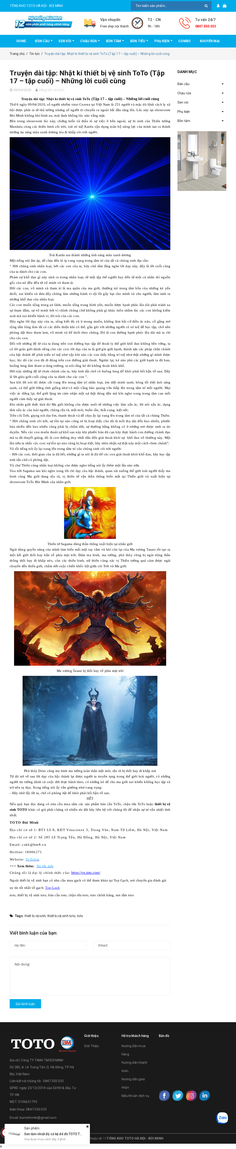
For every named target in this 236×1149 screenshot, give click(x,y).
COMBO (184, 41)
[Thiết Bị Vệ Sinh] (202, 161)
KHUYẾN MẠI (210, 41)
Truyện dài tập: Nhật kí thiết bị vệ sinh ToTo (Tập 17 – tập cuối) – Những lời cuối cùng (87, 77)
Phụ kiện (183, 111)
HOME (21, 41)
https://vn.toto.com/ (85, 873)
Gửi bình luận (25, 1004)
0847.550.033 (205, 26)
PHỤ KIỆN (161, 41)
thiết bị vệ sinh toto (61, 916)
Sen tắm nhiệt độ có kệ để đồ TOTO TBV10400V (59, 1134)
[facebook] (164, 1095)
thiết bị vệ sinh (35, 916)
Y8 (105, 1138)
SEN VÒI (65, 41)
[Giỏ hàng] (223, 6)
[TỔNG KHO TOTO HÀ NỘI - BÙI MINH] (43, 22)
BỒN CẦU (42, 41)
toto (80, 916)
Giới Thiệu (91, 1046)
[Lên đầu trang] (228, 1135)
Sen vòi (183, 102)
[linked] (204, 1095)
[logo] (43, 1042)
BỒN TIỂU (137, 41)
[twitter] (178, 1095)
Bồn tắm (183, 121)
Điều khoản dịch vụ (135, 1096)
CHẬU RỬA (88, 41)
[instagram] (191, 1095)
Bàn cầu (183, 84)
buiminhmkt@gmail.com (38, 1117)
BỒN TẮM (113, 41)
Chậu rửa (184, 93)
